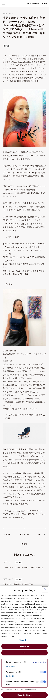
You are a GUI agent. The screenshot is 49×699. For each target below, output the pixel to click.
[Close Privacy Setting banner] (45, 589)
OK (24, 653)
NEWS (6, 46)
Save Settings (24, 695)
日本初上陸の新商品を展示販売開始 (18, 584)
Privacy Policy (24, 640)
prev (9, 534)
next (40, 534)
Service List (10, 666)
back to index (24, 539)
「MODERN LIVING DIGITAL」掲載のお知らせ (23, 567)
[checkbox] (43, 672)
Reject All (24, 646)
